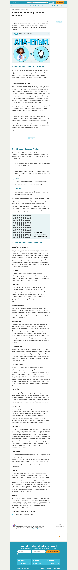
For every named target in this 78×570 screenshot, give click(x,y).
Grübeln (46, 312)
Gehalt (34, 5)
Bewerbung (13, 5)
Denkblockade (31, 171)
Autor (25, 527)
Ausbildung (54, 5)
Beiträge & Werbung (56, 568)
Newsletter (61, 2)
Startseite (13, 9)
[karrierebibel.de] (16, 2)
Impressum (43, 568)
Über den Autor (19, 524)
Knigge (62, 5)
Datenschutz (49, 568)
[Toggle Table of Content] (31, 33)
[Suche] (46, 2)
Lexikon (16, 9)
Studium (58, 5)
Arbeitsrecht (39, 5)
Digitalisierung (43, 505)
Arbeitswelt (27, 5)
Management (49, 5)
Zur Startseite (39, 536)
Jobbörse (52, 2)
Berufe (31, 5)
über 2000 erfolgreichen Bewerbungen (37, 528)
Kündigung (44, 5)
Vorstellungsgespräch (20, 5)
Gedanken (17, 183)
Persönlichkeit (34, 500)
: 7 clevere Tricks (24, 517)
